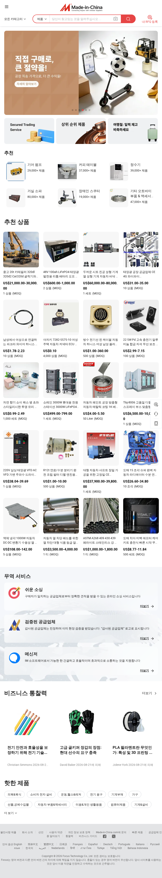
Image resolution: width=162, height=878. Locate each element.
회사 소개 (27, 832)
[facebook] (104, 836)
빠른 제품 (137, 832)
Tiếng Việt (116, 848)
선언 (40, 832)
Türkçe (100, 848)
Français (78, 844)
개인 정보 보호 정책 (79, 832)
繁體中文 (49, 844)
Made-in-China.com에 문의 (111, 832)
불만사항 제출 (8, 832)
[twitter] (113, 836)
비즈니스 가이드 (88, 836)
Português (124, 844)
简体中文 (33, 844)
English (18, 844)
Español (93, 844)
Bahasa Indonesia (138, 848)
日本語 (63, 844)
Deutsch (108, 844)
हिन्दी (72, 848)
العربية (42, 848)
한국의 (29, 848)
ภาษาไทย (86, 848)
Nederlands (58, 848)
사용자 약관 (55, 832)
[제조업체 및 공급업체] (81, 7)
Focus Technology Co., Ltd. (78, 856)
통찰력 (69, 836)
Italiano (140, 844)
